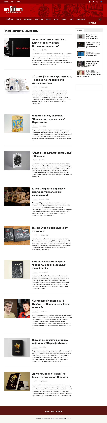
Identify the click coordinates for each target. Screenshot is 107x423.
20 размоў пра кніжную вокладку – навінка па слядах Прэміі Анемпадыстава (52, 79)
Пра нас (6, 1)
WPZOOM (68, 418)
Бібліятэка (39, 19)
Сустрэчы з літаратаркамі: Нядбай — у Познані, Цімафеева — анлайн (51, 304)
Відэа (56, 19)
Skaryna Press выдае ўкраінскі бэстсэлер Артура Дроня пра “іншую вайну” (88, 45)
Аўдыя (64, 19)
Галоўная (9, 19)
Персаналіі (28, 19)
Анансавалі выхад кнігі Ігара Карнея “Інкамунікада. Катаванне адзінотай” (49, 42)
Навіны (18, 19)
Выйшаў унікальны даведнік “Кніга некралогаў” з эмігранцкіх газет (88, 64)
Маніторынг (81, 19)
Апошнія (79, 30)
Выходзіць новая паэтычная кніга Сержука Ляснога (92, 36)
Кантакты (18, 1)
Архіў (12, 1)
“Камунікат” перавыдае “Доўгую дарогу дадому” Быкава (88, 54)
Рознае (35, 50)
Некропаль (92, 23)
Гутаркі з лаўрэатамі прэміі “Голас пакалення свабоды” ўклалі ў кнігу (49, 265)
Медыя (48, 19)
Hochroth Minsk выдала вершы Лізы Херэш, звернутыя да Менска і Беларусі (89, 73)
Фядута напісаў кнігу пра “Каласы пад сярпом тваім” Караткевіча (48, 119)
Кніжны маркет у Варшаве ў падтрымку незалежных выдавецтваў (48, 192)
